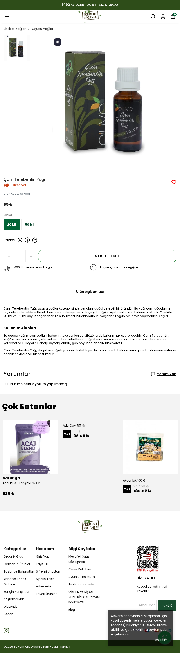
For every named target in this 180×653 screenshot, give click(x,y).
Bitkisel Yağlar (15, 28)
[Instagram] (6, 630)
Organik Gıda (13, 556)
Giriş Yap (42, 556)
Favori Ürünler (46, 594)
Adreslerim (44, 586)
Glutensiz (11, 606)
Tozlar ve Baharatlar (19, 571)
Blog (71, 609)
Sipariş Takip (45, 579)
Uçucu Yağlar (42, 28)
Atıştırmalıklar (14, 599)
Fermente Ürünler (17, 564)
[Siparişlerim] (163, 16)
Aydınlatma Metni (81, 577)
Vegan (8, 614)
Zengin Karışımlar (16, 591)
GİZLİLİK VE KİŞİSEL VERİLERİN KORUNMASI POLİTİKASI (84, 596)
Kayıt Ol (42, 564)
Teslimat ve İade (81, 584)
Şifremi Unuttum (48, 571)
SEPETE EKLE (107, 256)
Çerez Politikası (79, 569)
